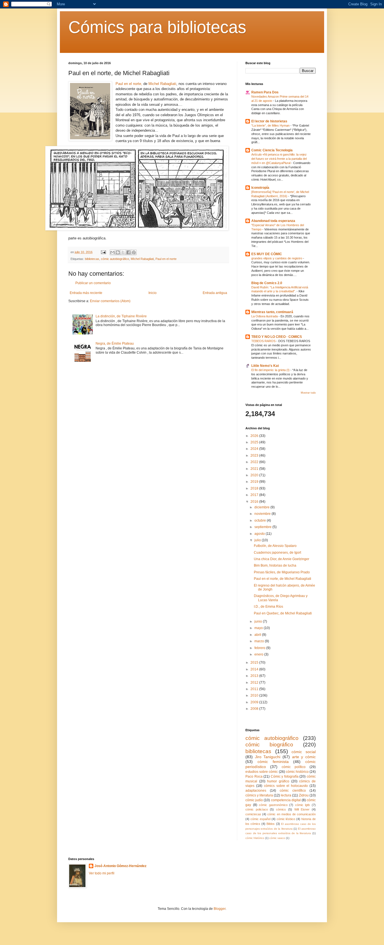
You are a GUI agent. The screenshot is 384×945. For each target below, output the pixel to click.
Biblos (270, 823)
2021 (254, 469)
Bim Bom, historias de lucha (275, 565)
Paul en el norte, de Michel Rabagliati (282, 579)
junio (258, 621)
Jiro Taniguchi (268, 757)
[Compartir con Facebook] (128, 252)
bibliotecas (92, 259)
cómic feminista (273, 761)
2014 (254, 669)
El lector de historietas (269, 121)
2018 (254, 488)
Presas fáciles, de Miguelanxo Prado (282, 572)
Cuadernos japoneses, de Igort (277, 553)
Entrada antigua (215, 293)
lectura (286, 795)
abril (258, 635)
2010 (254, 695)
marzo (259, 641)
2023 (254, 455)
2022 (254, 462)
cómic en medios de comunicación (291, 814)
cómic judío (254, 800)
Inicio (152, 293)
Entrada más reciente (86, 293)
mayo (259, 628)
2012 (254, 682)
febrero (260, 648)
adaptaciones (255, 791)
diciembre (262, 507)
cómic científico (293, 791)
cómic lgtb (302, 805)
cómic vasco (277, 837)
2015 (254, 663)
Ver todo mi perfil (101, 873)
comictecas (253, 814)
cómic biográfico (269, 745)
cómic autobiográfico (115, 259)
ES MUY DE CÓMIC (266, 254)
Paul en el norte (166, 259)
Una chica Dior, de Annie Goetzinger (281, 559)
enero (259, 654)
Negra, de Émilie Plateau (115, 343)
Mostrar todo (308, 392)
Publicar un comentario (93, 283)
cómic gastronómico (273, 805)
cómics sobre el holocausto (286, 786)
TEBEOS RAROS (263, 341)
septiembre (263, 527)
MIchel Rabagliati (142, 259)
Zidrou (304, 795)
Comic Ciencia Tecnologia (272, 150)
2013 (254, 676)
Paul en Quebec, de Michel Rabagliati (283, 613)
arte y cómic (304, 757)
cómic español (260, 819)
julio (258, 540)
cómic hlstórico (254, 837)
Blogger (219, 909)
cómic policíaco (256, 809)
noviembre (263, 514)
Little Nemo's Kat (265, 366)
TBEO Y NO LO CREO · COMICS (276, 337)
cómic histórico (297, 772)
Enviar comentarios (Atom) (110, 301)
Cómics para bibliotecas (157, 27)
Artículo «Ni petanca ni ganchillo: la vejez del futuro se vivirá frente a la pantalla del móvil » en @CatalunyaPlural (279, 159)
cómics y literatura (259, 795)
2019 (254, 482)
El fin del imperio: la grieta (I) (270, 370)
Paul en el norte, (129, 84)
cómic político (294, 767)
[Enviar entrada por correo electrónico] (103, 252)
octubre (260, 520)
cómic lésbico (286, 819)
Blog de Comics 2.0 (266, 283)
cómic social (304, 751)
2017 (254, 495)
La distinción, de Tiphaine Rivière (121, 316)
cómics (281, 809)
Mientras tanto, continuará (272, 312)
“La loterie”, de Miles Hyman (270, 125)
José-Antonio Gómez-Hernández (120, 866)
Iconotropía (260, 188)
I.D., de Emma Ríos (268, 607)
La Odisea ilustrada (265, 316)
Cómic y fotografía (285, 776)
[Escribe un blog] (118, 252)
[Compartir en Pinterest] (134, 252)
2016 (254, 502)
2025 (254, 442)
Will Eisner (302, 809)
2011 (254, 689)
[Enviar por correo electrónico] (112, 252)
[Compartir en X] (123, 252)
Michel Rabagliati (162, 84)
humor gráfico (278, 781)
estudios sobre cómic (261, 772)
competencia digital (286, 800)
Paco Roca (254, 776)
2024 (254, 449)
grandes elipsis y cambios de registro (277, 258)
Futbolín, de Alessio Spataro (275, 546)
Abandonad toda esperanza (273, 221)
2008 (254, 709)
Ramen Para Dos (265, 92)
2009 (254, 702)
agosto (260, 534)
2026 (254, 436)
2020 (254, 475)
